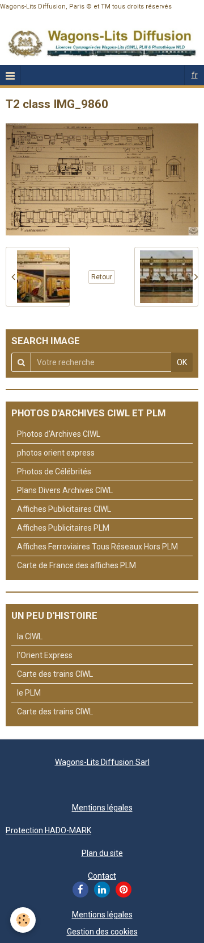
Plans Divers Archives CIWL (65, 490)
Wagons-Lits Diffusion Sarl (102, 762)
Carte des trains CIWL (55, 674)
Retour (101, 277)
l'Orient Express (45, 655)
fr (195, 75)
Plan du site (102, 853)
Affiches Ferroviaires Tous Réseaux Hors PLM (97, 546)
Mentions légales (102, 807)
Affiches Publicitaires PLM (63, 527)
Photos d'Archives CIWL (58, 434)
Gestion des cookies (102, 931)
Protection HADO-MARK (48, 830)
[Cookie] (23, 920)
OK (182, 362)
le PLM (29, 692)
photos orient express (56, 452)
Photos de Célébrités (54, 471)
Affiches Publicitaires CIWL (64, 509)
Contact (102, 875)
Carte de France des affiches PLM (76, 565)
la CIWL (29, 636)
